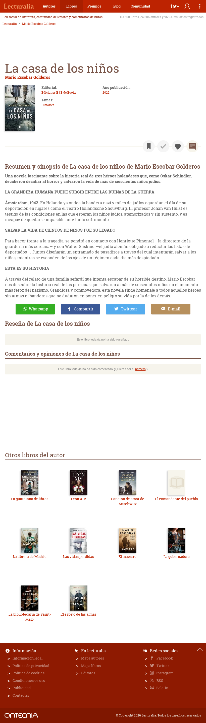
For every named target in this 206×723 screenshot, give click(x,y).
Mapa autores (92, 658)
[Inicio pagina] (199, 649)
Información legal (27, 658)
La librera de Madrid (29, 556)
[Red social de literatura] (19, 6)
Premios (94, 6)
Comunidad (140, 6)
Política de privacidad (31, 665)
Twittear (129, 309)
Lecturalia (10, 24)
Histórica (48, 105)
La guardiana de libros (29, 498)
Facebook (164, 658)
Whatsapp (38, 309)
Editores (88, 673)
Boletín (162, 687)
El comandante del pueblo (176, 498)
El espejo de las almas (78, 614)
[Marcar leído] (163, 146)
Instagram (165, 673)
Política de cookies (28, 673)
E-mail (174, 309)
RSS (159, 680)
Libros (71, 6)
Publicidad (22, 687)
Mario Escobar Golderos (39, 24)
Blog (117, 6)
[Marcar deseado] (178, 146)
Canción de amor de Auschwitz (127, 501)
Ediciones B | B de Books (58, 92)
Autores (49, 6)
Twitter (162, 665)
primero (140, 369)
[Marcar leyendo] (149, 146)
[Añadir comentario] (192, 146)
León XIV (78, 498)
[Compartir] (174, 6)
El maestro (127, 556)
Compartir (83, 309)
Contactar (21, 695)
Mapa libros (91, 665)
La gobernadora (177, 556)
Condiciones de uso (29, 680)
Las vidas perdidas (78, 556)
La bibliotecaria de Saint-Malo (30, 617)
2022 (106, 92)
